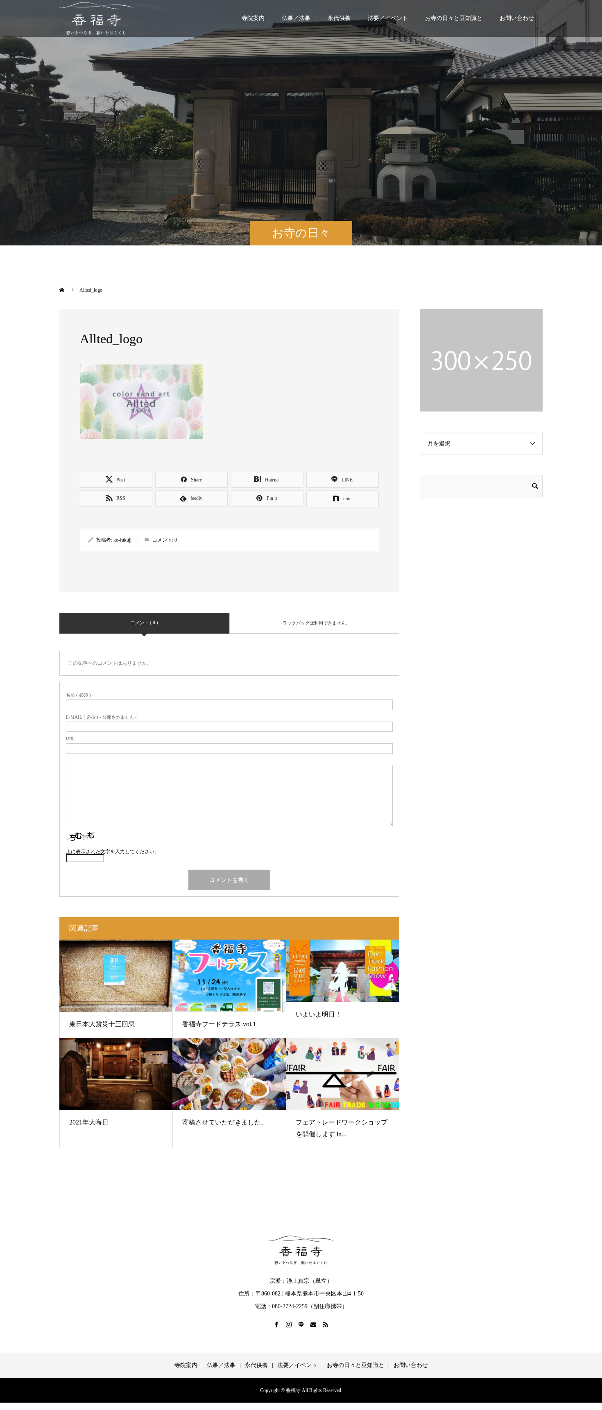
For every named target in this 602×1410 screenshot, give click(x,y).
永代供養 (339, 18)
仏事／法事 (296, 18)
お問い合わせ (517, 18)
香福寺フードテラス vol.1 (219, 1024)
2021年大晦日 (89, 1122)
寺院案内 (253, 18)
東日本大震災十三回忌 (102, 1024)
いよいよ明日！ (319, 1014)
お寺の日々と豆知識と (453, 18)
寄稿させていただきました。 (224, 1122)
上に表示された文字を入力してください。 (112, 852)
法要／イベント (388, 18)
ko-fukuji (122, 540)
